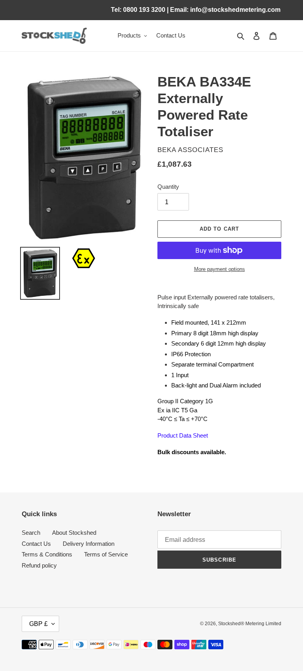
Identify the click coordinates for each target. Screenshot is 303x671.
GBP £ (38, 623)
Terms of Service (106, 554)
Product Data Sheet (182, 435)
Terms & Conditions (47, 554)
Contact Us (36, 543)
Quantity (168, 186)
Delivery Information (88, 543)
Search (31, 532)
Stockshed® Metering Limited (249, 623)
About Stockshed (74, 532)
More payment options (219, 269)
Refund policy (39, 565)
